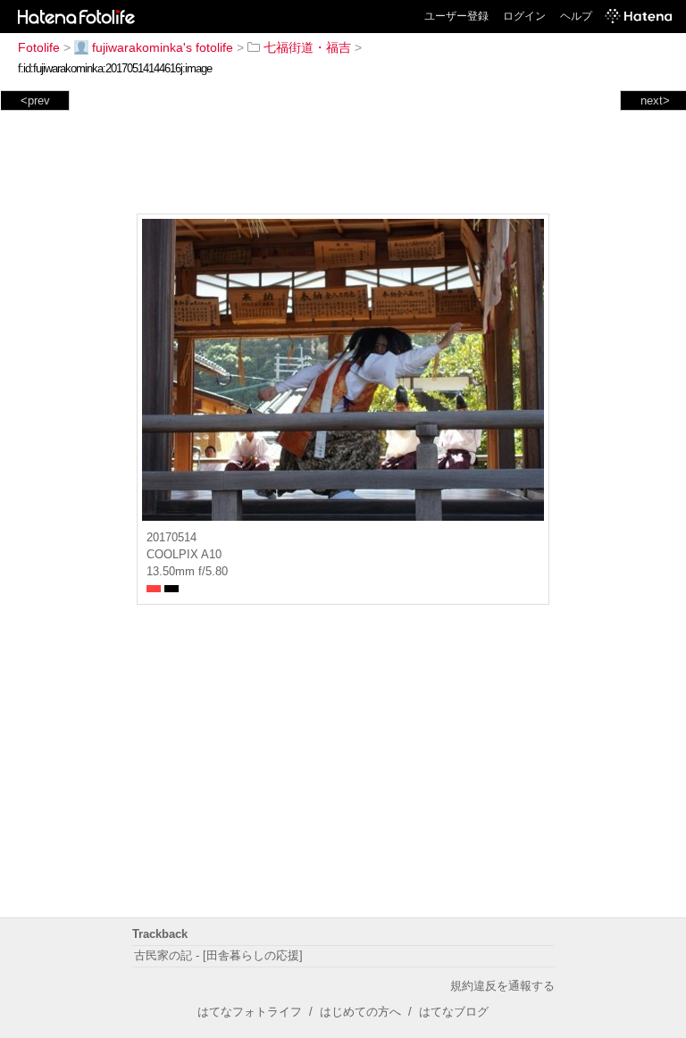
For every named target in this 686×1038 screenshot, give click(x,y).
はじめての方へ (360, 1011)
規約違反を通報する (502, 985)
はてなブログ (454, 1011)
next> (655, 100)
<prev (35, 100)
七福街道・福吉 (307, 47)
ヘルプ (576, 16)
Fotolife (39, 47)
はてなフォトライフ (249, 1011)
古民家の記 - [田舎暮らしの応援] (218, 955)
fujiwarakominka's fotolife (162, 47)
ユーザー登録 (456, 16)
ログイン (524, 16)
